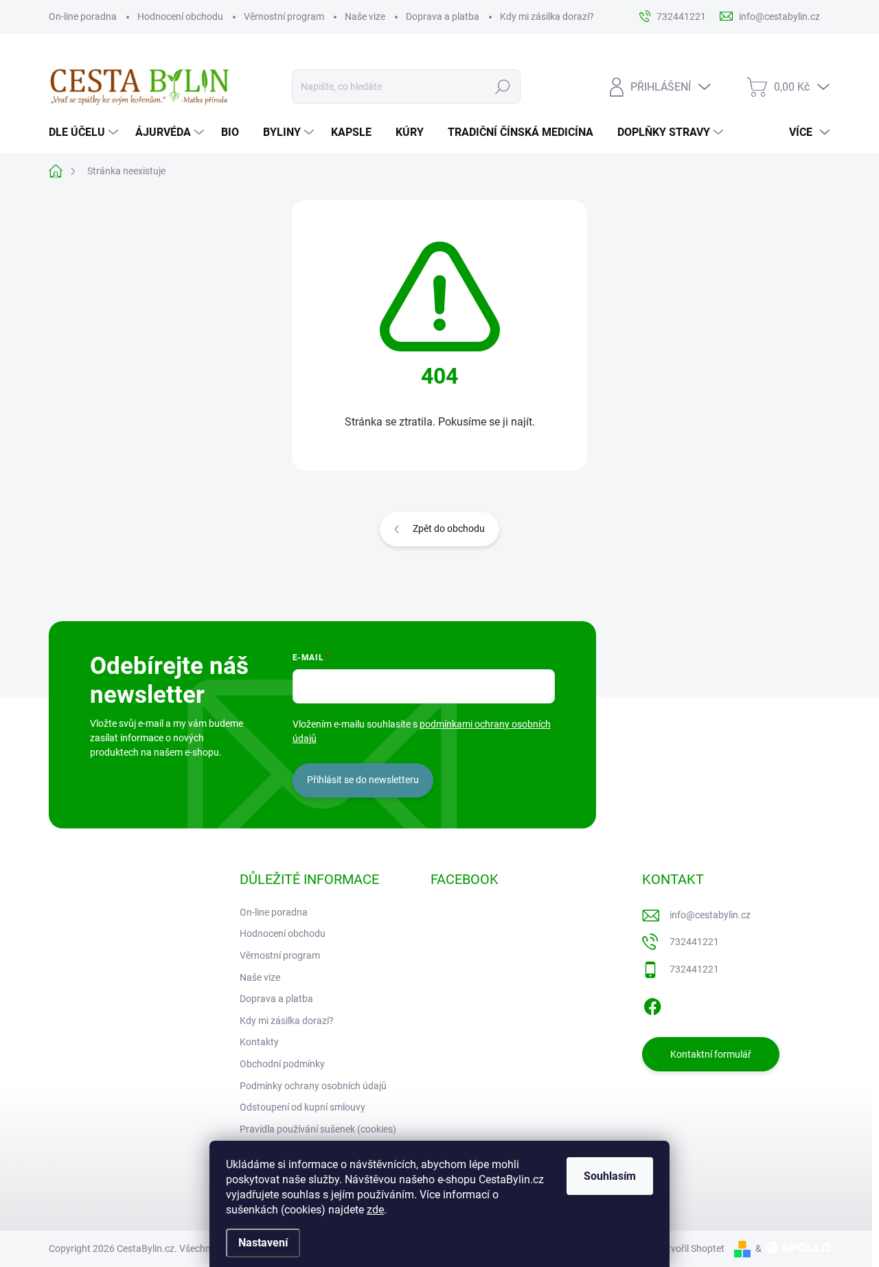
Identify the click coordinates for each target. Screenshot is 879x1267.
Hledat (503, 86)
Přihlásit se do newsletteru (363, 779)
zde (375, 1209)
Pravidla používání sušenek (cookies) (318, 1129)
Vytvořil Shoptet (690, 1248)
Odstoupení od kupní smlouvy (302, 1107)
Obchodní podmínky (282, 1063)
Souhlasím (610, 1176)
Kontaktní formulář (710, 1054)
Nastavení (263, 1242)
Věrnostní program (284, 16)
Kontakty (259, 1041)
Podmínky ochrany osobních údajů (313, 1085)
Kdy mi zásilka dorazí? (547, 16)
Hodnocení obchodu (180, 16)
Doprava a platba (442, 16)
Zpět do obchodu (449, 528)
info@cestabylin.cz (710, 914)
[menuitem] (85, 132)
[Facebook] (652, 1004)
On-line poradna (83, 16)
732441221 (694, 941)
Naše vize (365, 16)
